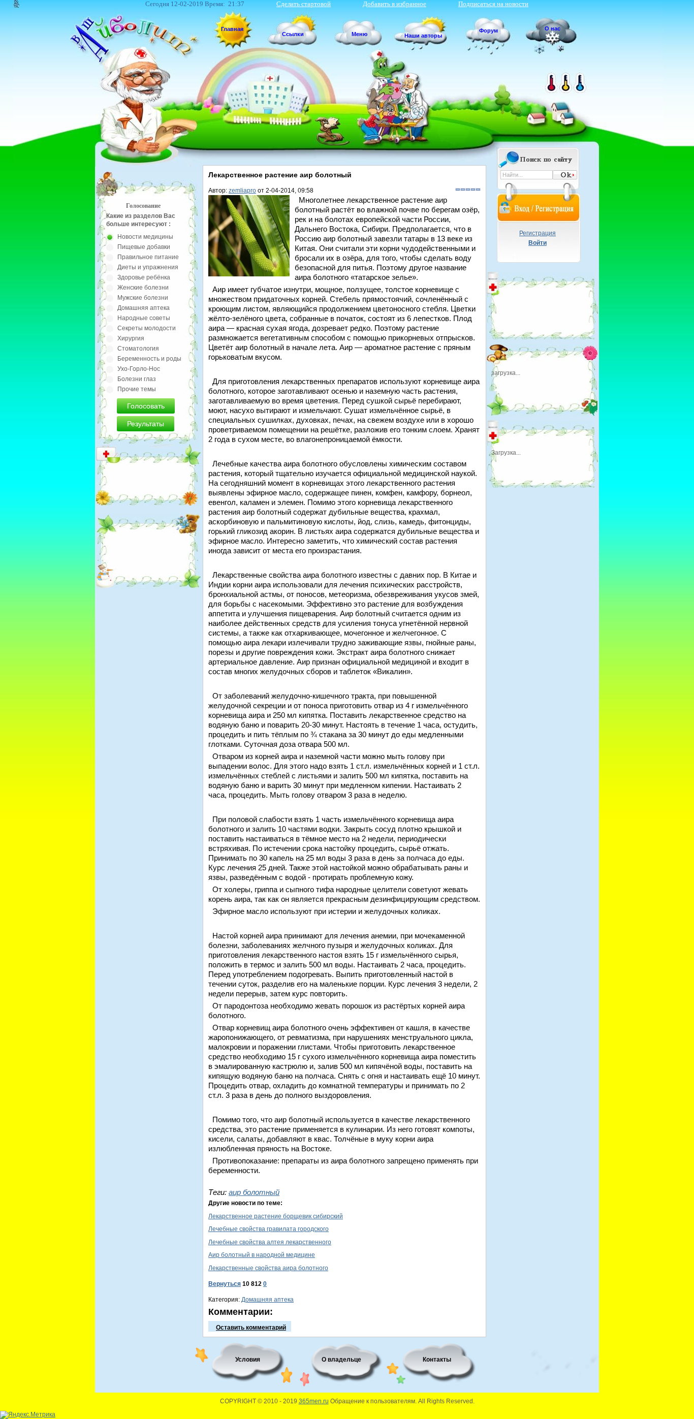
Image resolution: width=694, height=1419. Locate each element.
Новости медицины (145, 236)
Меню (359, 34)
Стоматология (138, 348)
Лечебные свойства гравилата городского (268, 1229)
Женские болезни (143, 287)
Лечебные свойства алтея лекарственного (269, 1242)
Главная (232, 29)
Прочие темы (136, 389)
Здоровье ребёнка (143, 277)
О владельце (341, 1359)
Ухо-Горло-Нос (138, 368)
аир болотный (254, 1192)
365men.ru (314, 1401)
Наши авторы (423, 36)
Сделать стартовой (303, 4)
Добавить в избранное (394, 4)
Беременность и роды (149, 358)
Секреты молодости (146, 328)
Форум (488, 30)
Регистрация (537, 233)
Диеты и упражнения (147, 267)
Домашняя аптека (267, 1299)
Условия (247, 1359)
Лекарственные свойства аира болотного (268, 1268)
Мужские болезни (142, 297)
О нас (552, 28)
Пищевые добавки (143, 246)
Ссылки (293, 34)
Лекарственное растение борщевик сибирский (275, 1216)
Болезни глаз (136, 379)
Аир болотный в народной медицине (261, 1254)
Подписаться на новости (493, 4)
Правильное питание (148, 257)
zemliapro (242, 190)
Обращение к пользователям (372, 1401)
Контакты (437, 1359)
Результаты (145, 424)
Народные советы (143, 318)
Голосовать (146, 406)
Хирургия (130, 338)
